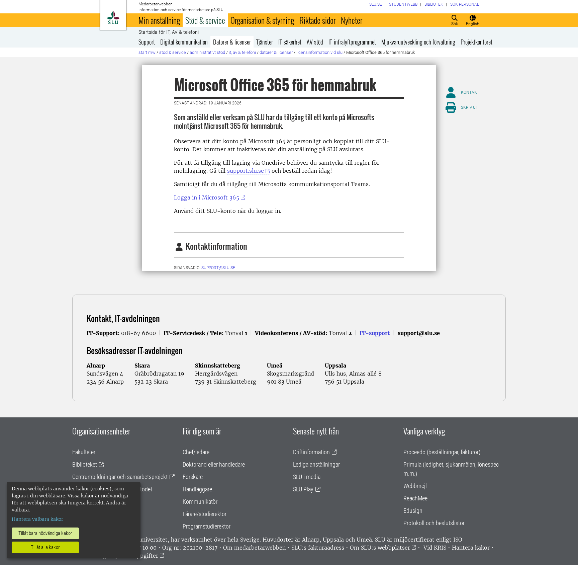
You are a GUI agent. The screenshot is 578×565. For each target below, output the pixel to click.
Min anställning (159, 20)
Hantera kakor (471, 547)
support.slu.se (245, 170)
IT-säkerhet (289, 41)
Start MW (147, 52)
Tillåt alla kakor (45, 547)
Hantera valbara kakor (37, 519)
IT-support (375, 333)
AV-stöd (315, 41)
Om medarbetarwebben (254, 547)
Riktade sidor (317, 20)
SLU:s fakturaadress (317, 547)
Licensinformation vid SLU (319, 52)
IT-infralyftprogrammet (352, 41)
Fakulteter (83, 452)
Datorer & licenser (232, 41)
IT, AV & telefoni (242, 52)
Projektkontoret (476, 41)
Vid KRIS (434, 547)
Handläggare (197, 489)
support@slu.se (218, 267)
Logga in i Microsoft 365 (206, 197)
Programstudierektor (206, 526)
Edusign (412, 510)
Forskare (193, 476)
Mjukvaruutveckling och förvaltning (418, 41)
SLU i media (306, 476)
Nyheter (351, 20)
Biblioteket (84, 464)
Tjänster (264, 41)
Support (146, 41)
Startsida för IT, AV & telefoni (168, 32)
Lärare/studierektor (204, 513)
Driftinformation (311, 452)
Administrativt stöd (207, 52)
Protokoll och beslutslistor (434, 523)
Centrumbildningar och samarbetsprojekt (120, 476)
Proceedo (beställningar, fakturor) (441, 452)
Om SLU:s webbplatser (380, 547)
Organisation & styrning (262, 20)
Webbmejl (415, 485)
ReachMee (415, 498)
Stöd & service (205, 20)
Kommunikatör (200, 501)
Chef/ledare (196, 452)
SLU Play (303, 489)
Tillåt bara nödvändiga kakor (45, 533)
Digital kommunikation (184, 41)
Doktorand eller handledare (214, 464)
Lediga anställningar (316, 464)
